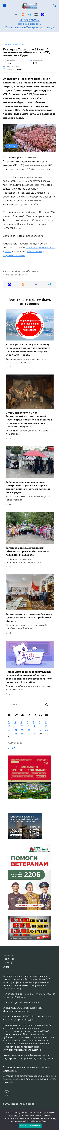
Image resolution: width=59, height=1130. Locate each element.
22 (40, 730)
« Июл (11, 748)
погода (21, 271)
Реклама (7, 962)
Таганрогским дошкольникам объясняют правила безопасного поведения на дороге (27, 551)
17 (9, 730)
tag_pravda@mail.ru (29, 23)
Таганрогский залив (15, 274)
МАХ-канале (46, 247)
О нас (6, 967)
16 (46, 726)
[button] (9, 284)
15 (40, 726)
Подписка (8, 959)
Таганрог (33, 271)
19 (21, 730)
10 (9, 726)
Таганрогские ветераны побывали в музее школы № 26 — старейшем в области (29, 617)
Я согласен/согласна (30, 1126)
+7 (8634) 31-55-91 (29, 20)
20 (28, 730)
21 (34, 730)
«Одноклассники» (14, 255)
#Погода (11, 146)
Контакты (8, 955)
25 (15, 733)
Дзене (7, 251)
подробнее (15, 1115)
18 (15, 730)
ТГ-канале (32, 247)
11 (15, 726)
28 (34, 733)
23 (46, 730)
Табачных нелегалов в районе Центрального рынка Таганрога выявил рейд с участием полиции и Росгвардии (29, 487)
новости (9, 271)
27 (28, 733)
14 (34, 726)
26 (21, 733)
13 (28, 726)
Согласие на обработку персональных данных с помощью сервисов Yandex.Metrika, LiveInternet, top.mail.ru (29, 1079)
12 (21, 726)
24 (9, 733)
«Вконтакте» (34, 251)
